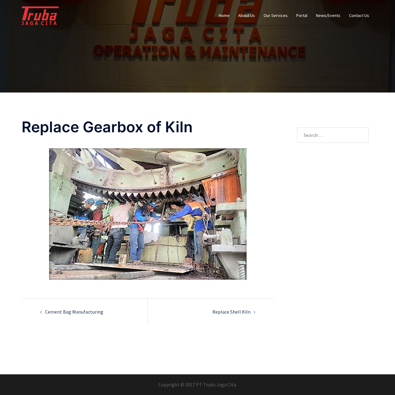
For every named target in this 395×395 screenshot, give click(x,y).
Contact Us (359, 15)
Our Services (276, 15)
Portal (301, 15)
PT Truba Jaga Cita (216, 384)
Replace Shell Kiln (231, 312)
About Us (246, 15)
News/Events (328, 15)
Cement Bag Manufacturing (74, 312)
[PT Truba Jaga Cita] (40, 15)
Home (224, 15)
